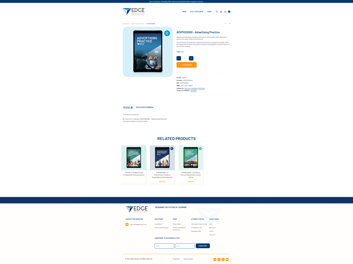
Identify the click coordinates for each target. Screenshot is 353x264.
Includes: (179, 80)
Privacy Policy (176, 259)
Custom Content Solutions (161, 227)
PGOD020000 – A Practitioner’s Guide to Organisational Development (162, 174)
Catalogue (126, 23)
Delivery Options (177, 224)
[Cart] (225, 11)
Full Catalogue (196, 11)
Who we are (212, 227)
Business (187, 88)
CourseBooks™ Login (196, 227)
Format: (179, 77)
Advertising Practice (138, 23)
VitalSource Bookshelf (195, 39)
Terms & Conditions (188, 259)
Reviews (127, 107)
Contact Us (212, 235)
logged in (134, 121)
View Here (193, 90)
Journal (211, 231)
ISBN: (178, 85)
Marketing (201, 88)
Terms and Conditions (145, 107)
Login (209, 11)
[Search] (217, 11)
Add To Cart (187, 65)
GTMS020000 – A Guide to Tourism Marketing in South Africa (191, 174)
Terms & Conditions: (183, 90)
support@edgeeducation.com (138, 224)
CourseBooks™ (158, 224)
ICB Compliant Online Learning (199, 224)
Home (184, 11)
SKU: (178, 83)
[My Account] (221, 11)
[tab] (129, 107)
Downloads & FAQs (196, 231)
